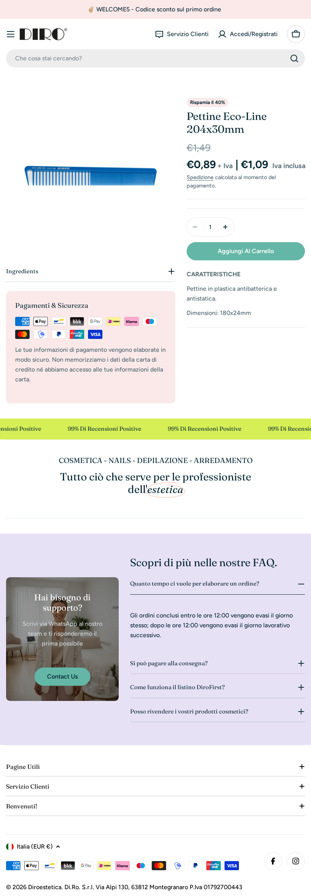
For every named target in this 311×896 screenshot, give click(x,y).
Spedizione (200, 177)
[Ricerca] (294, 58)
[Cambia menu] (10, 34)
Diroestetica (44, 887)
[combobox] (155, 58)
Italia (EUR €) (35, 846)
